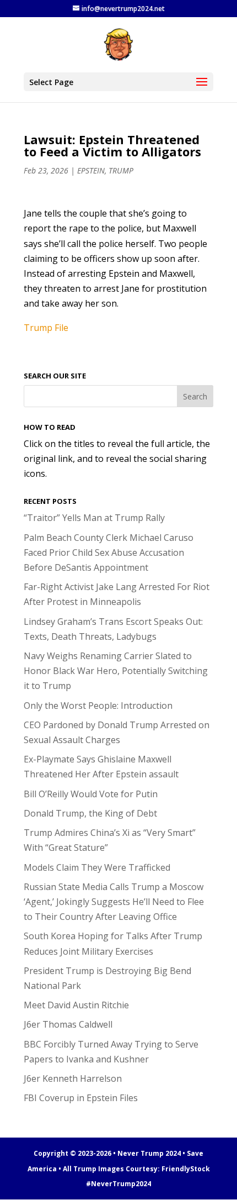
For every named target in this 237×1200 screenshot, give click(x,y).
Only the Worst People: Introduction (98, 705)
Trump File (46, 328)
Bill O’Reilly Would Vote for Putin (91, 794)
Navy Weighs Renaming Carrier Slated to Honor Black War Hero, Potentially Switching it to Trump (116, 671)
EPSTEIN (91, 170)
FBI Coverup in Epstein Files (81, 1098)
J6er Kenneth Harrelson (73, 1078)
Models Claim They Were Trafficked (97, 867)
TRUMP (121, 170)
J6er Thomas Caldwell (68, 1024)
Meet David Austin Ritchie (76, 1005)
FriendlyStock (185, 1168)
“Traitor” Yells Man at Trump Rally (94, 518)
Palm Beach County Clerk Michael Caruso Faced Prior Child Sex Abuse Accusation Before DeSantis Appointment (108, 552)
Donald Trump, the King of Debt (90, 813)
